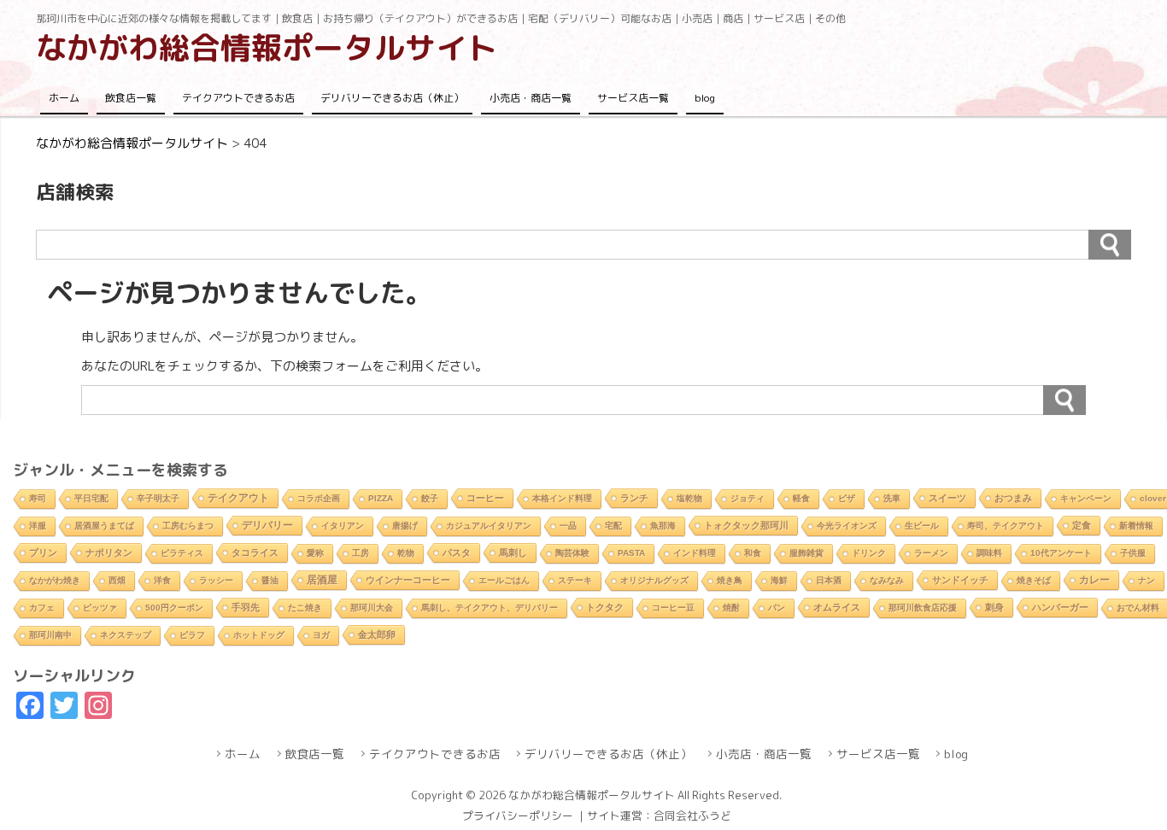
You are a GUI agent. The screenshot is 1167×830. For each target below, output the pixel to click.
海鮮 (779, 580)
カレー (1094, 580)
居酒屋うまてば (104, 525)
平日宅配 (91, 498)
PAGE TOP (1125, 789)
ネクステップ (125, 635)
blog (705, 98)
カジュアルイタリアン (488, 525)
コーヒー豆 (673, 607)
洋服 (37, 525)
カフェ (42, 607)
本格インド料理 (562, 498)
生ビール (922, 525)
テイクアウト (238, 498)
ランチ (634, 498)
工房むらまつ (188, 525)
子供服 (1133, 553)
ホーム (64, 98)
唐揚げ (405, 525)
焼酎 (731, 607)
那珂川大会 (371, 607)
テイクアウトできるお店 (238, 98)
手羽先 (246, 607)
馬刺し (513, 552)
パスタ (457, 552)
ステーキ (575, 580)
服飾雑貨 (806, 553)
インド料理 (694, 553)
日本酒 (829, 580)
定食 (1081, 525)
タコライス (255, 552)
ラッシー (216, 580)
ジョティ (747, 498)
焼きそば (1034, 580)
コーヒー (485, 498)
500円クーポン (174, 607)
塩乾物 (689, 498)
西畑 (117, 580)
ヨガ (321, 635)
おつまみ (1013, 498)
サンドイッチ (960, 580)
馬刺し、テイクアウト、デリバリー (489, 607)
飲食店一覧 (130, 98)
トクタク (605, 607)
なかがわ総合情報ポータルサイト (266, 47)
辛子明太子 (158, 498)
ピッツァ (100, 607)
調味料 (989, 553)
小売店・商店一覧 (531, 98)
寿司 (37, 498)
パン (776, 607)
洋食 (162, 580)
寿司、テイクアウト (1005, 525)
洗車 (891, 498)
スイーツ (947, 498)
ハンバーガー (1060, 607)
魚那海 (663, 525)
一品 (568, 525)
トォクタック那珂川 (746, 525)
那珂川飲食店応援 (922, 607)
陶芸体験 (572, 553)
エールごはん (504, 580)
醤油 (270, 580)
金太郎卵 (377, 634)
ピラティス (182, 553)
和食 (752, 553)
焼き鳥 (729, 580)
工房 (360, 553)
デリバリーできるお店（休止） (392, 98)
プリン (43, 552)
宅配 (613, 525)
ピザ (846, 498)
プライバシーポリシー (517, 815)
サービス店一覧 (633, 98)
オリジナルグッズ (654, 580)
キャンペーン (1085, 498)
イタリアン (342, 525)
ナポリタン (108, 552)
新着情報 (1136, 525)
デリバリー (267, 525)
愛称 (315, 553)
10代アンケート (1061, 553)
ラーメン (931, 553)
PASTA (631, 553)
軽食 (801, 498)
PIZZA (380, 498)
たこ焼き (305, 607)
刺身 (994, 607)
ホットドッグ (258, 635)
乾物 (405, 553)
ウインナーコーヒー (408, 580)
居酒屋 (322, 579)
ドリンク (869, 553)
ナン (1146, 580)
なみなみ (887, 580)
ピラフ (192, 635)
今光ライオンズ (847, 525)
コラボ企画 (318, 498)
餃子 (429, 498)
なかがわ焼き (54, 580)
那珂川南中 (50, 635)
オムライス (836, 607)
